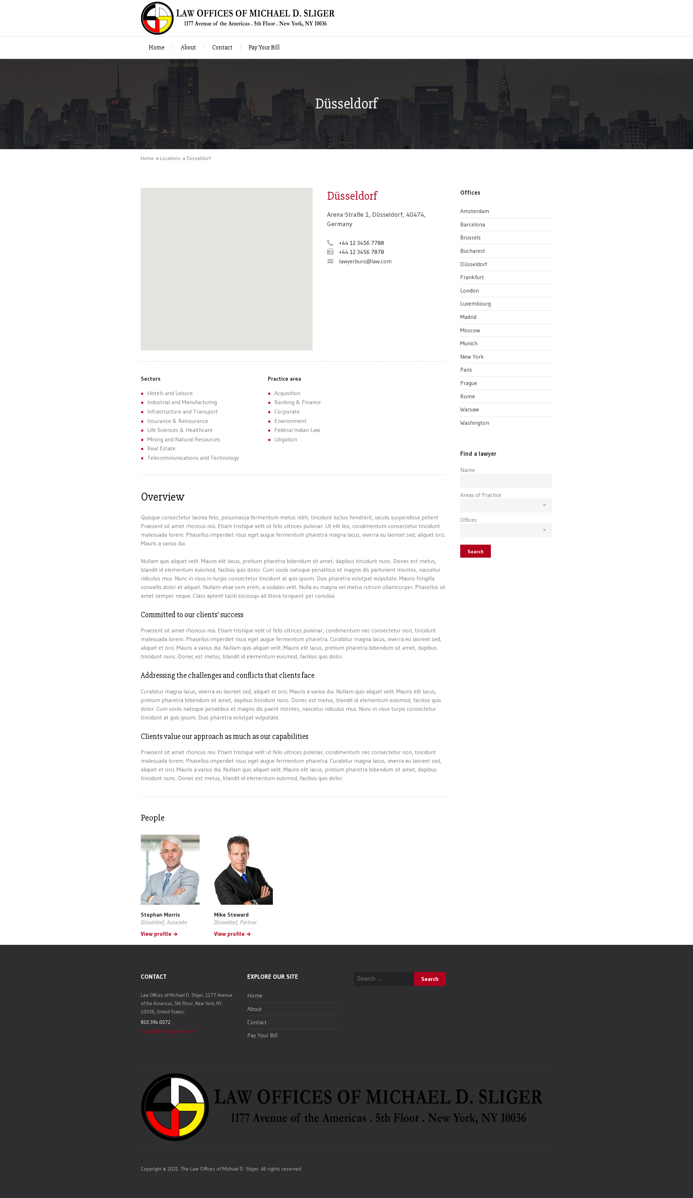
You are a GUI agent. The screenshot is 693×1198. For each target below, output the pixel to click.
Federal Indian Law (297, 429)
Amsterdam (474, 211)
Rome (467, 396)
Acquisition (287, 393)
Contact (222, 47)
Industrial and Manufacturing (182, 402)
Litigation (285, 439)
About (188, 47)
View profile (156, 934)
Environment (290, 420)
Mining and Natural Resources (183, 439)
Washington (474, 422)
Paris (466, 369)
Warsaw (469, 409)
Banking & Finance (297, 402)
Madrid (468, 316)
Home (157, 47)
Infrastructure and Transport (182, 411)
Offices (468, 519)
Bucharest (472, 250)
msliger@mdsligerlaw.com (168, 1031)
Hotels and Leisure (170, 393)
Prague (468, 382)
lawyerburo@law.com (365, 261)
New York (472, 356)
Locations (170, 158)
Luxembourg (475, 303)
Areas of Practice (480, 494)
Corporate (287, 411)
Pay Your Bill (264, 47)
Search (475, 551)
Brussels (470, 237)
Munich (469, 343)
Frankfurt (472, 277)
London (469, 290)
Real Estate (161, 448)
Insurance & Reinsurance (177, 420)
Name (467, 469)
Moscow (470, 330)
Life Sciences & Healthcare (180, 429)
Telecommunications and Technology (193, 457)
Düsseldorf (473, 264)
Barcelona (472, 224)
